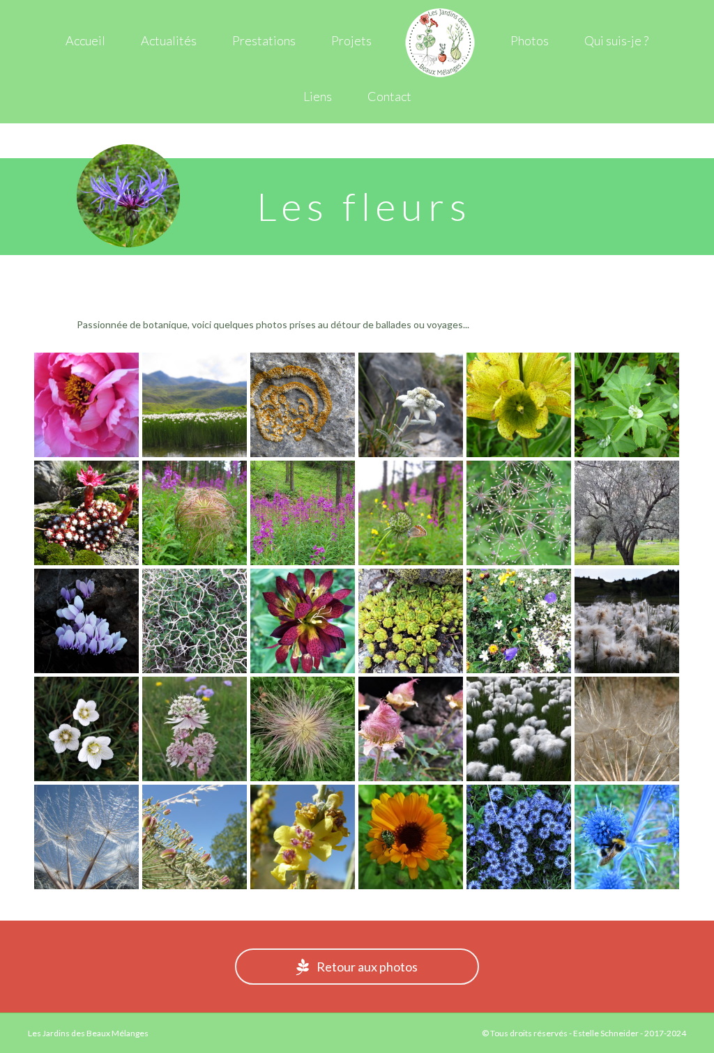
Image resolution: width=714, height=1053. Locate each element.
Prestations (264, 40)
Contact (389, 96)
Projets (351, 40)
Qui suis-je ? (616, 40)
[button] (357, 966)
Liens (317, 96)
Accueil (85, 40)
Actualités (169, 40)
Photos (529, 40)
